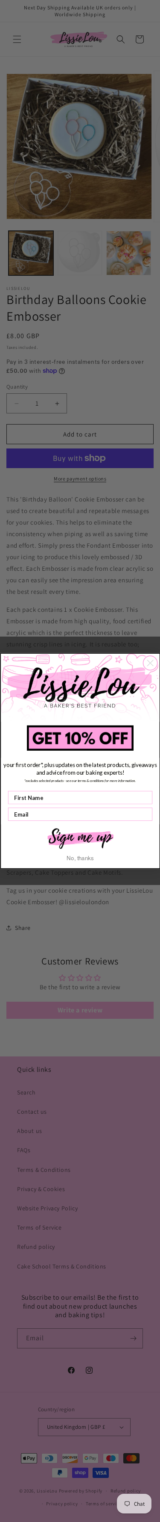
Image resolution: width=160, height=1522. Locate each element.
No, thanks (80, 858)
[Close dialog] (150, 663)
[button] (80, 837)
